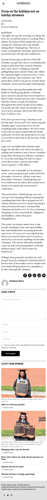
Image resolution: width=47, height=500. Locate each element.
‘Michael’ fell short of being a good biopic (18, 474)
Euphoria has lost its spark (12, 467)
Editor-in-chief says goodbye (13, 404)
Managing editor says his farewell (15, 449)
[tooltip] (25, 275)
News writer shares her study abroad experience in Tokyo (22, 458)
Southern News (16, 281)
